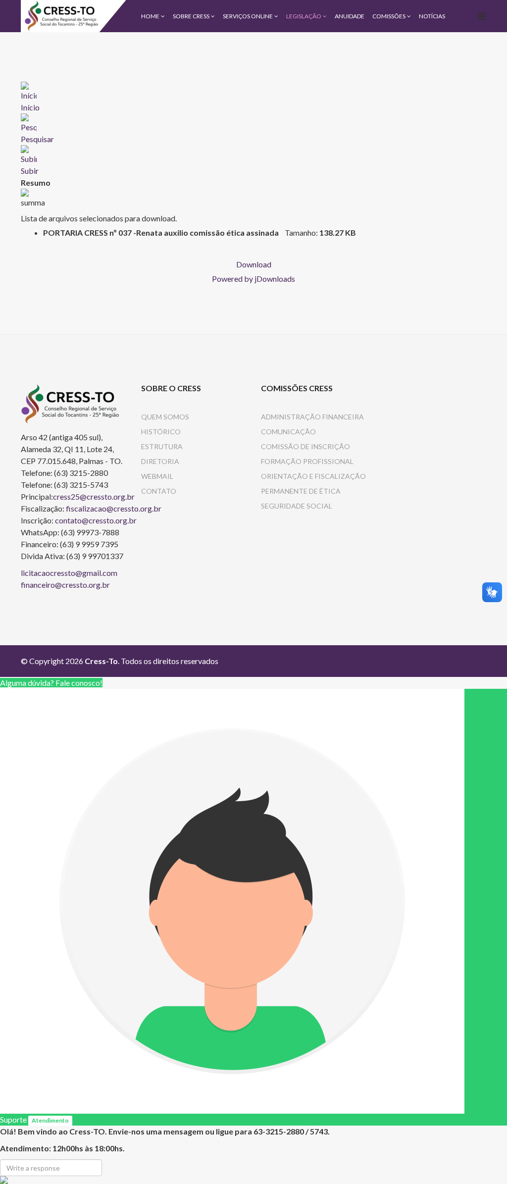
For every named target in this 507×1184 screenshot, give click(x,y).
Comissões (389, 16)
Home (150, 16)
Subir (30, 170)
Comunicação (288, 431)
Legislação (303, 16)
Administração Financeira (312, 416)
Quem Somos (165, 416)
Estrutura (162, 446)
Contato (158, 491)
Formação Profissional (307, 461)
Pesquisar (37, 139)
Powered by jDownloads (253, 278)
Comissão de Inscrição (305, 446)
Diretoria (160, 461)
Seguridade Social (296, 506)
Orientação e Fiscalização (313, 476)
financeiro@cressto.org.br (65, 584)
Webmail (157, 476)
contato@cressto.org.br (96, 520)
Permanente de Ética (301, 491)
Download (253, 264)
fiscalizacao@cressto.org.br (113, 508)
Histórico (161, 431)
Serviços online (248, 16)
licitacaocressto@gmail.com (69, 572)
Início (30, 107)
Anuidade (349, 16)
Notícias (432, 16)
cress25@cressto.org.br (94, 496)
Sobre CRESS (191, 16)
